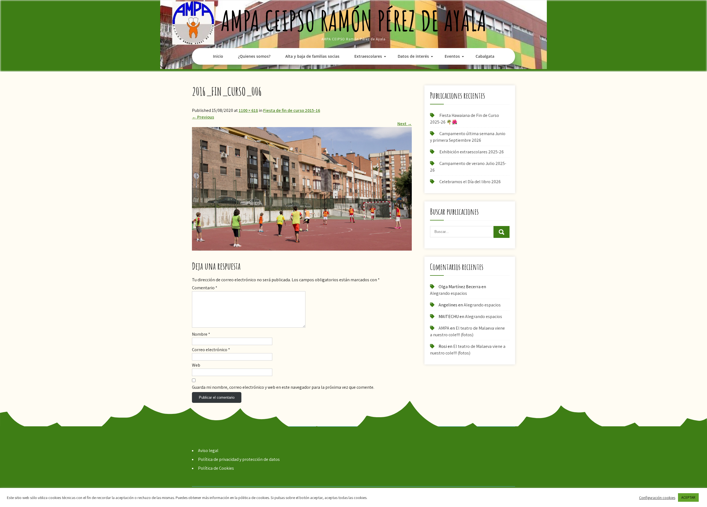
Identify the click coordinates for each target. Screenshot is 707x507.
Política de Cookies (216, 468)
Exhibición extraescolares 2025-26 (471, 152)
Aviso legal (208, 450)
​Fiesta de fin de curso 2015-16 (291, 110)
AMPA (444, 328)
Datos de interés (413, 56)
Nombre (201, 334)
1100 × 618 (248, 110)
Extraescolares (368, 56)
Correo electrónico (211, 350)
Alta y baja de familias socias (312, 56)
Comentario (204, 288)
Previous (203, 117)
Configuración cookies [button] (657, 497)
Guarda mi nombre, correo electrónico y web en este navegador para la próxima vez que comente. (283, 387)
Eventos (452, 56)
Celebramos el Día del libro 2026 (470, 182)
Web (196, 365)
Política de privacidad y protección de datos (239, 459)
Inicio (218, 56)
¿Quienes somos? (254, 56)
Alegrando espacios (448, 293)
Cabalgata (485, 56)
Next (404, 124)
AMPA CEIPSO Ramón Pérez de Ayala (354, 20)
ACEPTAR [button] (688, 497)
